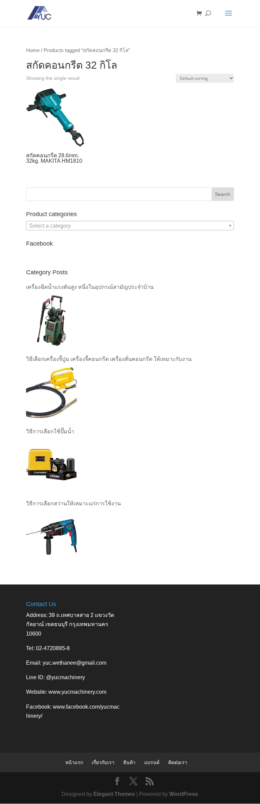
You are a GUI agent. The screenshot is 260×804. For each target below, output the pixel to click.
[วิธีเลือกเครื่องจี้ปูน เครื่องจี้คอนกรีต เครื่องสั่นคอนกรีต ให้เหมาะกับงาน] (51, 392)
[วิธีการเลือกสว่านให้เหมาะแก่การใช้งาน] (51, 536)
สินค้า (129, 762)
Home (33, 50)
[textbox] (130, 226)
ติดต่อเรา (177, 762)
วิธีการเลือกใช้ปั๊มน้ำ (50, 431)
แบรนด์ (151, 762)
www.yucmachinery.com (77, 692)
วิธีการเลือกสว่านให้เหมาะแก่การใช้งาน (73, 503)
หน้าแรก (74, 762)
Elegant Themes (114, 794)
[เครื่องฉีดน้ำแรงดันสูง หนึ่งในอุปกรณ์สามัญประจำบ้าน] (51, 320)
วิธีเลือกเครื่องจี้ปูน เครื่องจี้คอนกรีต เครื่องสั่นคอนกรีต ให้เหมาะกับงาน (109, 359)
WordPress (183, 794)
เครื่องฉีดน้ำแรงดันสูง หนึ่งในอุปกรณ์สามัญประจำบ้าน (90, 287)
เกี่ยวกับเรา (103, 762)
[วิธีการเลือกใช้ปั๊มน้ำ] (51, 464)
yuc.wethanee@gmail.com (74, 663)
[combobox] (130, 225)
